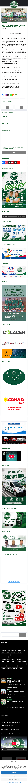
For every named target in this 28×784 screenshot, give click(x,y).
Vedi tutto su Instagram (14, 581)
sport (24, 661)
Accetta (14, 772)
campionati (4, 648)
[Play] (3, 216)
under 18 (3, 668)
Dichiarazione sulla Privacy (16, 782)
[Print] (13, 95)
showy (13, 661)
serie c (3, 661)
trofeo (18, 663)
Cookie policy (9, 719)
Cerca (22, 634)
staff (9, 663)
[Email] (16, 95)
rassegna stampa (5, 659)
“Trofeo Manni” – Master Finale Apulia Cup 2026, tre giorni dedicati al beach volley (16, 691)
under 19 (9, 668)
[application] (14, 216)
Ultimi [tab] (5, 674)
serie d (4, 101)
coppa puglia (5, 99)
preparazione (4, 657)
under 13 (24, 663)
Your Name (4, 116)
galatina (22, 99)
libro (3, 652)
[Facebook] (3, 95)
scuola (12, 659)
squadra (3, 663)
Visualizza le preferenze (14, 779)
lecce (24, 650)
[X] (8, 95)
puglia (17, 657)
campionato (11, 648)
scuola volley (18, 659)
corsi (24, 648)
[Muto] (20, 216)
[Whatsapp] (11, 95)
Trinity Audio (14, 33)
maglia (7, 652)
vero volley (15, 668)
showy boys (10, 101)
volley (21, 668)
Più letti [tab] (23, 674)
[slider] (23, 216)
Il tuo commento (6, 130)
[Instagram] (6, 95)
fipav (17, 99)
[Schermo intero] (25, 749)
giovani (19, 650)
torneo (13, 663)
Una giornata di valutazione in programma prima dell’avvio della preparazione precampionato (15, 680)
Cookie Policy (9, 782)
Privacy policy (3, 719)
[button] (26, 761)
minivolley (19, 652)
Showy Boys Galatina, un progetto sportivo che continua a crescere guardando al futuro (15, 702)
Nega (14, 776)
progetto (11, 657)
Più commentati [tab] (14, 674)
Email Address (5, 123)
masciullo (13, 652)
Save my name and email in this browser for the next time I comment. (14, 148)
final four (12, 99)
